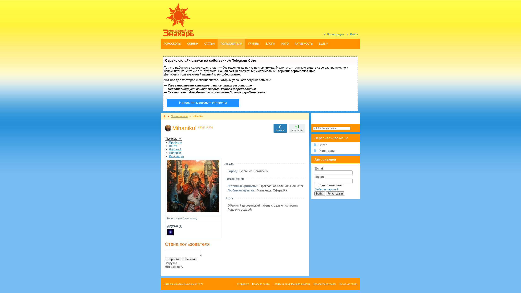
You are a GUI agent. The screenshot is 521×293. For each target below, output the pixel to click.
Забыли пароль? (326, 189)
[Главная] (164, 116)
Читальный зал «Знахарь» (179, 284)
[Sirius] (170, 232)
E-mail (319, 168)
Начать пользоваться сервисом (203, 103)
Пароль (320, 176)
